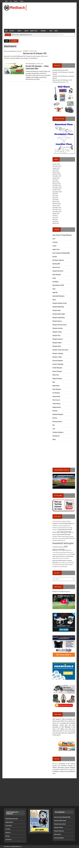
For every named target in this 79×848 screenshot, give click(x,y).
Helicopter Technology (58, 353)
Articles (11, 31)
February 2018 (57, 203)
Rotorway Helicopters (60, 560)
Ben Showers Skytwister (58, 260)
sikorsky (60, 562)
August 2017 (56, 213)
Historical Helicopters (58, 360)
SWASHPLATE (55, 566)
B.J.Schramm (67, 523)
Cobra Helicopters (57, 274)
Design (19, 31)
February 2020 (57, 174)
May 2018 (55, 197)
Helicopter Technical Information (60, 350)
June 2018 (55, 195)
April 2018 (55, 199)
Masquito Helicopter (57, 378)
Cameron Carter (56, 267)
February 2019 (57, 184)
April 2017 (55, 221)
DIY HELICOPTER (64, 532)
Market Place (33, 31)
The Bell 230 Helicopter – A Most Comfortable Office (37, 67)
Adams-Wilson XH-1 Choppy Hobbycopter (62, 235)
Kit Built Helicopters (57, 368)
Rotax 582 (65, 556)
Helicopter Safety (57, 346)
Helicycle (63, 540)
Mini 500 (61, 552)
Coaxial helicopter (62, 529)
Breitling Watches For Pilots (60, 70)
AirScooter (55, 242)
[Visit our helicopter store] (64, 112)
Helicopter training (57, 540)
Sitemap (21, 1)
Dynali (54, 289)
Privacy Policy (8, 825)
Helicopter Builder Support (59, 314)
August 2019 (56, 178)
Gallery (26, 31)
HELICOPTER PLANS (69, 538)
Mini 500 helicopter (68, 552)
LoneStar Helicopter (56, 552)
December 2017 (57, 207)
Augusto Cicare (56, 249)
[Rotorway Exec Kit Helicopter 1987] (13, 51)
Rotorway (25, 51)
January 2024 (56, 164)
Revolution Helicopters (58, 414)
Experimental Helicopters (58, 296)
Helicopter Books (57, 310)
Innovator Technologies (58, 364)
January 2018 (56, 205)
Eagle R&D (55, 292)
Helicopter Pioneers (57, 332)
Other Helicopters (57, 389)
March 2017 (56, 223)
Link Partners (8, 839)
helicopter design (56, 536)
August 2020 (56, 168)
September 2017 (57, 211)
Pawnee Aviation (56, 396)
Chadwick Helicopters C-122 (60, 82)
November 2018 (57, 188)
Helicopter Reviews (31, 63)
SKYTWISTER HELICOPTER (58, 564)
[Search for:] (64, 579)
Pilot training (68, 554)
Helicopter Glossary (57, 321)
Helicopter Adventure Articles (60, 303)
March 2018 (56, 201)
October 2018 (56, 190)
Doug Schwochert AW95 (58, 285)
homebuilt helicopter (63, 543)
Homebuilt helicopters (58, 547)
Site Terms (7, 829)
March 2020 (56, 172)
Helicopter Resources (58, 339)
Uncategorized (56, 436)
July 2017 (55, 215)
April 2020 (55, 170)
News (54, 382)
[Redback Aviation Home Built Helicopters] (15, 7)
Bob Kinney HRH (56, 264)
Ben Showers (55, 525)
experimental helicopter (64, 534)
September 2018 (57, 192)
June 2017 (55, 217)
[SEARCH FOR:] (66, 34)
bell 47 (72, 523)
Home (6, 31)
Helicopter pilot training (59, 538)
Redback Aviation (57, 407)
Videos (56, 31)
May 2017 (55, 219)
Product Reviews (56, 403)
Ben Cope (55, 257)
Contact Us (7, 832)
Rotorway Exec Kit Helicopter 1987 (35, 53)
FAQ (10, 1)
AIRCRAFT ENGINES (66, 521)
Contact (16, 1)
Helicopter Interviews (58, 328)
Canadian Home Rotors (58, 271)
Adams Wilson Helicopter (57, 521)
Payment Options (9, 822)
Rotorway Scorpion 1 (57, 421)
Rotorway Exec (56, 558)
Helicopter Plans (56, 335)
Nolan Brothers (56, 386)
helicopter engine (65, 536)
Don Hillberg (55, 282)
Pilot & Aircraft (56, 400)
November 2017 (57, 209)
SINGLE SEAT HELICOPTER (68, 562)
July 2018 (55, 193)
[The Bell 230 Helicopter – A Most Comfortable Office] (14, 73)
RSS (53, 425)
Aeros (54, 239)
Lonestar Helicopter (57, 371)
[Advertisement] (51, 15)
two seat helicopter (63, 566)
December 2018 (57, 186)
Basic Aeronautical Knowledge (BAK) (61, 253)
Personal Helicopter (60, 554)
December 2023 (57, 166)
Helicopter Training (57, 357)
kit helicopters (68, 550)
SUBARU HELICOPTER (68, 564)
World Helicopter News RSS (11, 818)
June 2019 (55, 180)
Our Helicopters (56, 393)
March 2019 (56, 182)
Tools (50, 31)
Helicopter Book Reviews (58, 307)
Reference (43, 31)
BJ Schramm (61, 525)
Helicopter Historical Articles (60, 325)
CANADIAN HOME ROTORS (63, 527)
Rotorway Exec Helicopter (64, 558)
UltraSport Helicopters (58, 432)
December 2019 (57, 176)
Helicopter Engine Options (59, 317)
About (6, 1)
